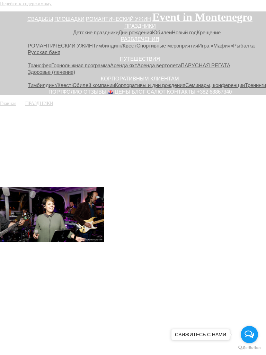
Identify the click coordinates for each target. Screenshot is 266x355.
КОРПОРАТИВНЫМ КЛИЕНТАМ (140, 78)
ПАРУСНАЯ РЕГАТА (205, 65)
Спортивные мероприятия (167, 46)
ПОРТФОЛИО (65, 92)
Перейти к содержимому (26, 3)
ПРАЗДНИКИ (140, 26)
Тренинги (255, 85)
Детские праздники (95, 32)
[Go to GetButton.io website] (249, 348)
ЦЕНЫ (122, 92)
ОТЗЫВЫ (94, 92)
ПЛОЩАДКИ (69, 19)
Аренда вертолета (159, 65)
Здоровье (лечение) (51, 72)
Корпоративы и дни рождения (150, 85)
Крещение (209, 32)
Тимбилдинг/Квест (114, 46)
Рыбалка (244, 46)
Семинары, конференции (215, 85)
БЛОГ (138, 92)
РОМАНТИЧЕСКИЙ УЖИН (118, 19)
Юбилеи (162, 32)
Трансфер (39, 65)
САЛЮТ (156, 92)
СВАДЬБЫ (40, 19)
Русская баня (44, 52)
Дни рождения (135, 32)
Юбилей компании (93, 85)
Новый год (184, 32)
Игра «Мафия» (215, 46)
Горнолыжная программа (80, 65)
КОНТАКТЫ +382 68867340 (199, 92)
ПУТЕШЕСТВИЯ (140, 59)
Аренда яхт (123, 65)
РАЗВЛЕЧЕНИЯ (140, 39)
